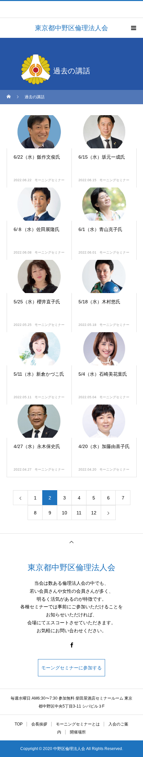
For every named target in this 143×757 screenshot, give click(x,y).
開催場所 (78, 732)
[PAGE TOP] (71, 541)
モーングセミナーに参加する (71, 667)
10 (64, 512)
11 (78, 512)
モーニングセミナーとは (78, 724)
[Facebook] (71, 645)
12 (93, 512)
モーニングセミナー (50, 180)
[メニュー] (133, 28)
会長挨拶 (39, 724)
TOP (19, 724)
